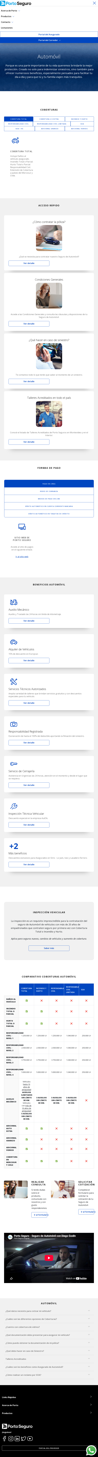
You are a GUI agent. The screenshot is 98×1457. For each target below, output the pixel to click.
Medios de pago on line (49, 499)
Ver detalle (28, 263)
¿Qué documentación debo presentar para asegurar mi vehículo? (37, 1335)
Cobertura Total (18, 119)
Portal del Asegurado (49, 34)
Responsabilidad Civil (18, 124)
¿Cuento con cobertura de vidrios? (22, 1327)
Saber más (49, 948)
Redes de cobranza (49, 491)
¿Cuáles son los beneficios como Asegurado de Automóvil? (34, 1367)
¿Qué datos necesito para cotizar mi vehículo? (28, 1311)
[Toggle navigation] (94, 3)
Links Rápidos (9, 1397)
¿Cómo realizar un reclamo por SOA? (23, 1375)
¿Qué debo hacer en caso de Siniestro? (24, 1351)
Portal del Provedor (49, 1448)
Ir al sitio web (22, 556)
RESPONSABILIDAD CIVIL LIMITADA (51, 124)
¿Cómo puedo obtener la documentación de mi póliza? (32, 1343)
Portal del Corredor (48, 40)
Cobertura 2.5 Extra (49, 119)
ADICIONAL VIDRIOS (79, 129)
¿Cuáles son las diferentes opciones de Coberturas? (31, 1319)
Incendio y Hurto (79, 119)
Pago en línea (49, 484)
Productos (6, 16)
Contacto (6, 22)
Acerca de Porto (9, 10)
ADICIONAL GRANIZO (50, 129)
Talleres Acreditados (15, 1359)
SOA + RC (19, 129)
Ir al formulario (40, 1214)
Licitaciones (7, 27)
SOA (82, 124)
